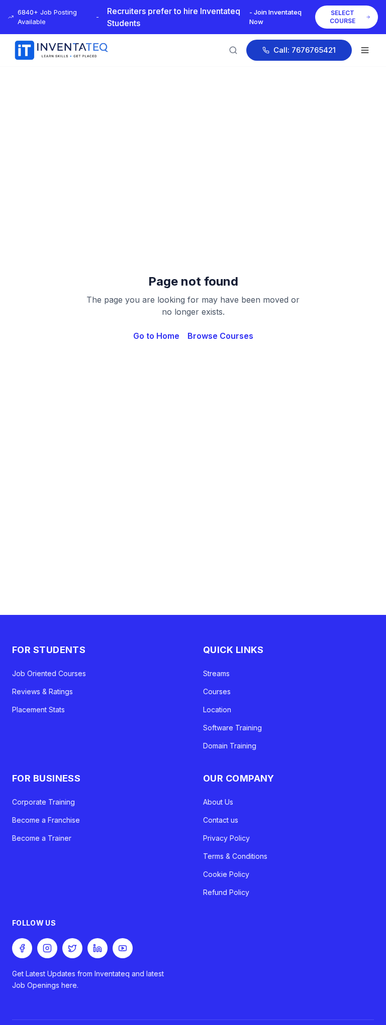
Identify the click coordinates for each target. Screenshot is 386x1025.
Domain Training (229, 745)
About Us (218, 802)
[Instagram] (47, 948)
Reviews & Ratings (42, 691)
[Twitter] (72, 948)
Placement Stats (38, 709)
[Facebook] (22, 948)
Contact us (220, 820)
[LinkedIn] (97, 948)
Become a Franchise (46, 820)
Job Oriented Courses (49, 673)
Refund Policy (226, 892)
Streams (216, 673)
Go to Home (156, 336)
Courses (217, 691)
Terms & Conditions (235, 856)
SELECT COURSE (342, 17)
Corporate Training (43, 802)
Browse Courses (220, 336)
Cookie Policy (226, 874)
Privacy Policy (226, 838)
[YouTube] (123, 948)
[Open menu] (365, 50)
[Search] (233, 50)
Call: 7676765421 (304, 50)
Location (217, 709)
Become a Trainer (41, 838)
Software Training (232, 727)
